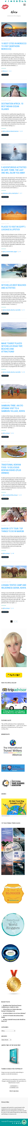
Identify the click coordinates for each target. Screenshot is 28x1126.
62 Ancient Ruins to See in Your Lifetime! (14, 1013)
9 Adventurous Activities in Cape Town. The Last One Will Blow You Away (13, 170)
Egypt (15, 251)
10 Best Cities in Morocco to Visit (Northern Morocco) (13, 46)
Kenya (8, 433)
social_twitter (6, 1)
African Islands (10, 131)
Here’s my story (14, 1091)
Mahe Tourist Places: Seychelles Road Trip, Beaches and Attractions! (11, 347)
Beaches (16, 131)
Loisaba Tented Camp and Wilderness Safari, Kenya (13, 586)
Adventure (5, 193)
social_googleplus (17, 1)
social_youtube (11, 1)
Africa (4, 131)
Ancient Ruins (9, 251)
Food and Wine (10, 495)
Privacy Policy (5, 1102)
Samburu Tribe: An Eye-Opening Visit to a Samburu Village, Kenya (13, 408)
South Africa (15, 193)
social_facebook (8, 1)
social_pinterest (14, 1)
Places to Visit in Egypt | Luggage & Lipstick (13, 228)
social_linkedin (22, 1)
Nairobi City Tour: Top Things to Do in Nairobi (12, 530)
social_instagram (20, 1)
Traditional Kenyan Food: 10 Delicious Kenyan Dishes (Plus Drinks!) (11, 468)
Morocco (5, 71)
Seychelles (18, 310)
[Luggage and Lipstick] (5, 7)
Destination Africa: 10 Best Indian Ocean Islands (12, 106)
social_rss (25, 1)
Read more (5, 74)
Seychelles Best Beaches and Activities (13, 286)
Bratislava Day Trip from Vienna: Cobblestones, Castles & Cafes (11, 1006)
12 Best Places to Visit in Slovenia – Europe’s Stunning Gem (11, 1010)
